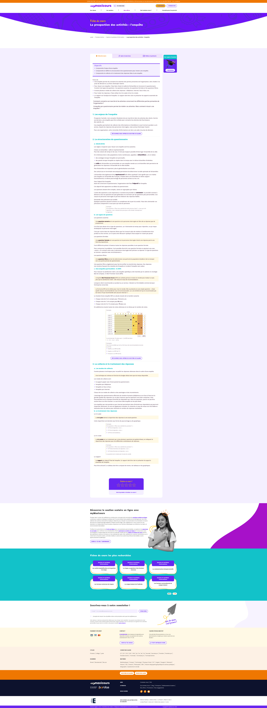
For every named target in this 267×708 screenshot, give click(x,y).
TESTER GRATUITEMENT (143, 363)
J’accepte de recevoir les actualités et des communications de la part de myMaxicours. (134, 375)
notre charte (131, 371)
